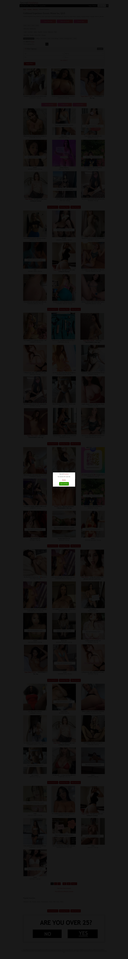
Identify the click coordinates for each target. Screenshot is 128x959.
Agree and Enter (64, 483)
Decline (64, 479)
